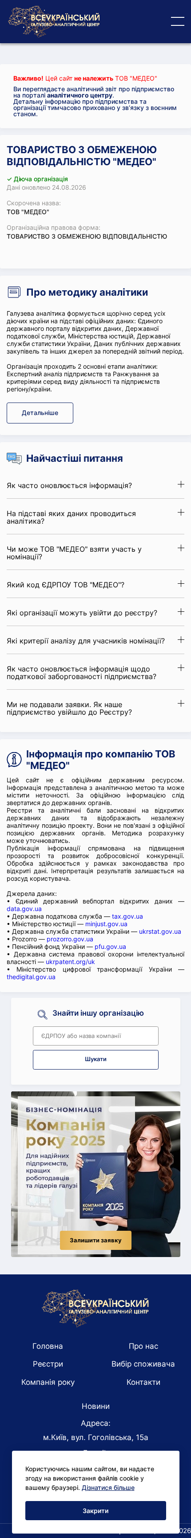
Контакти (143, 1382)
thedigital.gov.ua (31, 977)
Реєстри (48, 1363)
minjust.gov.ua (106, 924)
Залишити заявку (96, 1240)
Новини (96, 1406)
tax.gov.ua (127, 916)
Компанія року (48, 1382)
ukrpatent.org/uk (70, 961)
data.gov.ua (24, 908)
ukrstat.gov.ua (160, 931)
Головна (47, 1346)
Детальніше (40, 412)
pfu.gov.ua (110, 946)
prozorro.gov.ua (70, 939)
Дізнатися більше (108, 1487)
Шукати (96, 1059)
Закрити (95, 1510)
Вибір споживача (143, 1363)
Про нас (143, 1346)
